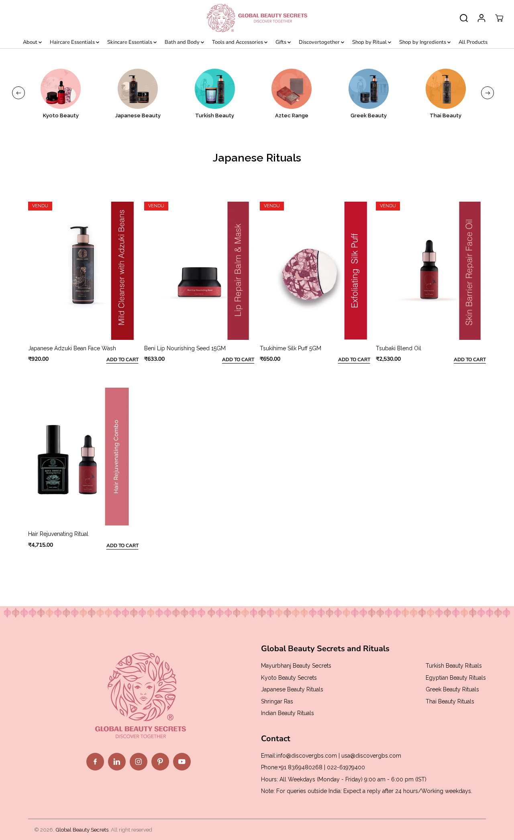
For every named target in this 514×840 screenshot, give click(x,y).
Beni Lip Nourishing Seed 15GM (185, 348)
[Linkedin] (117, 762)
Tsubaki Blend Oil (398, 348)
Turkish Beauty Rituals (454, 665)
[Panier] (499, 18)
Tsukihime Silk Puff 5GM (290, 348)
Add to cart (122, 359)
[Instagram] (138, 762)
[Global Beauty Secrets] (257, 18)
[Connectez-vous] (481, 18)
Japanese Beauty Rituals (292, 689)
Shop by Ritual (370, 42)
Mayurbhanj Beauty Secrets (296, 665)
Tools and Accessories (238, 42)
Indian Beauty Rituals (287, 713)
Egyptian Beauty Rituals (456, 677)
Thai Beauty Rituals (450, 701)
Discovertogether (320, 42)
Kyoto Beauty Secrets (289, 677)
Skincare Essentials (130, 42)
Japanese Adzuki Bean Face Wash (72, 348)
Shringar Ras (277, 701)
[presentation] (18, 92)
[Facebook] (95, 762)
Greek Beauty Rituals (452, 689)
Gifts (281, 42)
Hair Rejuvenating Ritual (58, 534)
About (31, 42)
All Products (473, 42)
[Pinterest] (160, 762)
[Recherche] (464, 18)
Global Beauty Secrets (81, 829)
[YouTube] (182, 762)
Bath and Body (183, 42)
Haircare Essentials (73, 42)
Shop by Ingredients (423, 42)
